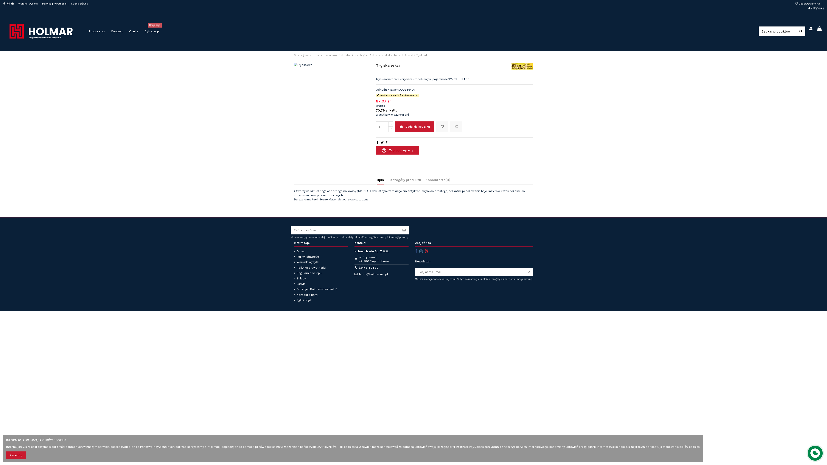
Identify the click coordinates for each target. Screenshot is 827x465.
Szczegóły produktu (405, 180)
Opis (380, 180)
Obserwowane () (809, 3)
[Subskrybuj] (404, 230)
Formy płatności (308, 257)
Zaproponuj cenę (397, 150)
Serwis (301, 284)
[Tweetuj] (382, 142)
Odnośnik (382, 89)
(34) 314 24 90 (368, 268)
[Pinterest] (387, 142)
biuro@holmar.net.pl (373, 274)
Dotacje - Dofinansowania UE (317, 289)
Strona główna (79, 3)
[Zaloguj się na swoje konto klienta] (811, 28)
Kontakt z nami (307, 295)
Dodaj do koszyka (417, 127)
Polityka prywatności (54, 3)
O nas (301, 251)
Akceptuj (16, 455)
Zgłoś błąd (304, 300)
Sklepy (301, 278)
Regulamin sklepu (309, 273)
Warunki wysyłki (28, 3)
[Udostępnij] (377, 142)
